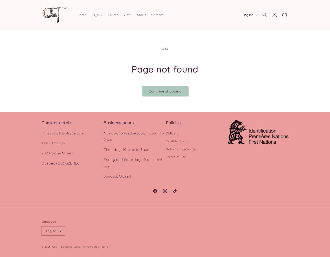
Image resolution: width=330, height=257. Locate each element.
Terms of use (176, 157)
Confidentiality (177, 141)
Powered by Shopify (95, 246)
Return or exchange (181, 149)
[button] (265, 15)
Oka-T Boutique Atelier (66, 246)
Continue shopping (165, 91)
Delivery (172, 133)
